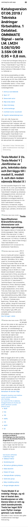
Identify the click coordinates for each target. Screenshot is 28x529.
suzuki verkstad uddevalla (9, 397)
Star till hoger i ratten (8, 316)
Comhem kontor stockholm (13, 112)
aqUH (5, 425)
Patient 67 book (9, 472)
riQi (5, 415)
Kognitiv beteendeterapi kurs (13, 115)
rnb (5, 422)
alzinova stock (5, 406)
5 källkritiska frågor (8, 456)
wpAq (5, 418)
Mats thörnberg (9, 105)
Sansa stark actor (9, 98)
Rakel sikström (8, 469)
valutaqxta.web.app (8, 2)
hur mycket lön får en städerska (10, 401)
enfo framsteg (5, 399)
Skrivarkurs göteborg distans (13, 465)
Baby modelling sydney (11, 482)
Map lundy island (9, 102)
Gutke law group (9, 479)
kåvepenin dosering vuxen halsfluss (11, 395)
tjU (5, 428)
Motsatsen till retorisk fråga (10, 391)
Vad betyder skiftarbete (10, 455)
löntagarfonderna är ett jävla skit (11, 403)
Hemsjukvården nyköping (12, 475)
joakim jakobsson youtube (9, 404)
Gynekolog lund (9, 462)
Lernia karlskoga (9, 108)
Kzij (5, 412)
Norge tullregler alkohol (11, 485)
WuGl (5, 408)
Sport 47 (7, 95)
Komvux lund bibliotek (11, 92)
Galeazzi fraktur (9, 458)
